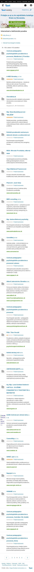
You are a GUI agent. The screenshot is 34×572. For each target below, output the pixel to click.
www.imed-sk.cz (12, 213)
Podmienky (14, 563)
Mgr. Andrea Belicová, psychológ (17, 219)
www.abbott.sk (11, 295)
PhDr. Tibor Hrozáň (13, 332)
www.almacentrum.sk (14, 430)
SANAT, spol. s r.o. (12, 457)
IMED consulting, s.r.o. (14, 199)
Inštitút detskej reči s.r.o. (15, 352)
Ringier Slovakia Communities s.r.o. (18, 568)
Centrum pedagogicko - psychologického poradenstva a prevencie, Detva (17, 538)
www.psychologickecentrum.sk (17, 326)
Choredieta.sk (11, 96)
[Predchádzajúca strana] (6, 557)
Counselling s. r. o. (13, 438)
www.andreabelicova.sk (14, 231)
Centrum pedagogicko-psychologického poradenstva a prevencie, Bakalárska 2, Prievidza (18, 53)
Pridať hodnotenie (18, 59)
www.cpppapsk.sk (12, 529)
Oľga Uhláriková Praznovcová (16, 169)
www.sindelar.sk (12, 450)
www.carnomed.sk (13, 251)
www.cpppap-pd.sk (13, 70)
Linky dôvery (6, 35)
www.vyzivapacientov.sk (14, 301)
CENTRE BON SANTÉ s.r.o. (15, 369)
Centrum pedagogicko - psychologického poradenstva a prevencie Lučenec (17, 260)
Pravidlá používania (6, 565)
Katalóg (3, 563)
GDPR (19, 563)
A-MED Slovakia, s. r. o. (14, 76)
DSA (23, 563)
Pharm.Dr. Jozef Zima (14, 183)
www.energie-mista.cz (14, 485)
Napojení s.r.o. (11, 473)
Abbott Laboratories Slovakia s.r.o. (18, 281)
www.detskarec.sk (13, 363)
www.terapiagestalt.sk (14, 505)
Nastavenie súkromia (22, 565)
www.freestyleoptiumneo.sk (16, 298)
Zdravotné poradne (8, 38)
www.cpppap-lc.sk (12, 275)
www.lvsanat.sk (12, 467)
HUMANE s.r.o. (11, 491)
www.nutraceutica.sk (13, 193)
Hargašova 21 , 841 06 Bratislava (15, 105)
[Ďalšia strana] (27, 557)
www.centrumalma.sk (14, 432)
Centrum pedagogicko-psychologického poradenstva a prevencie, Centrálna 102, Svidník (18, 514)
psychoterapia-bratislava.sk (16, 346)
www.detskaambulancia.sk (15, 90)
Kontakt (14, 565)
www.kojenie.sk (12, 409)
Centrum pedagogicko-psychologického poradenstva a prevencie (17, 309)
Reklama (9, 563)
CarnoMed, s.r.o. (12, 237)
